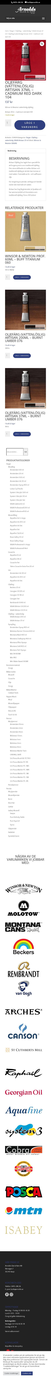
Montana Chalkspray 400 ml (20, 639)
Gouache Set (14, 563)
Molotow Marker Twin (18, 751)
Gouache (11, 552)
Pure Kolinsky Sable (17, 817)
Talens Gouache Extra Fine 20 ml (22, 566)
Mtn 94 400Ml (15, 654)
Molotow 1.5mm (16, 736)
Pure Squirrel (15, 821)
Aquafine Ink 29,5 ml (17, 522)
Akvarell (11, 675)
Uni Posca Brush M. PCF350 (20, 758)
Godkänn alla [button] (27, 1373)
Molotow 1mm (15, 740)
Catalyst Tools (13, 693)
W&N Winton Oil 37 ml (18, 610)
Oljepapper (12, 707)
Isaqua (12, 813)
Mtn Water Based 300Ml (19, 661)
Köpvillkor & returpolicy (14, 1346)
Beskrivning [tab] (12, 151)
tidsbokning (20, 1316)
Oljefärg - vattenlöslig (23, 31)
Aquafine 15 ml (15, 555)
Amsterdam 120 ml (17, 470)
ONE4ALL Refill (15, 755)
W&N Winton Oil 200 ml (19, 606)
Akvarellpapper (13, 703)
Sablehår (11, 832)
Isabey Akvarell (13, 811)
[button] (42, 44)
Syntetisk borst (13, 836)
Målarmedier (11, 672)
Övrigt (10, 668)
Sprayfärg (11, 624)
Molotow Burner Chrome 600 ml (22, 631)
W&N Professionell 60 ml (19, 511)
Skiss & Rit (12, 711)
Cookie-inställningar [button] (11, 1373)
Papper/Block (11, 697)
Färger (12, 31)
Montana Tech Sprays (18, 650)
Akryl (10, 700)
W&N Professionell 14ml (19, 548)
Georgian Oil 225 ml (17, 591)
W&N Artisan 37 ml (21, 140)
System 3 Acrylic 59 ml (18, 496)
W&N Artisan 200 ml (18, 617)
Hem (6, 31)
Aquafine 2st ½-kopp (18, 518)
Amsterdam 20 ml (16, 474)
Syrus (12, 825)
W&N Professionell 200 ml (20, 508)
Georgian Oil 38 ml (17, 595)
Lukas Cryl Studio (16, 489)
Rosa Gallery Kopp (16, 541)
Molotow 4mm (15, 747)
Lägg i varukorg (30, 125)
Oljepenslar (12, 829)
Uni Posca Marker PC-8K (19, 781)
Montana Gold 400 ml (18, 646)
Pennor (9, 719)
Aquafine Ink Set (16, 526)
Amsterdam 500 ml (17, 477)
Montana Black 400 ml (18, 635)
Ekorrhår (11, 803)
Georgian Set (14, 599)
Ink (9, 570)
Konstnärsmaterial (13, 665)
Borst (10, 799)
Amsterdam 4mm (16, 732)
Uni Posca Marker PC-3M (19, 774)
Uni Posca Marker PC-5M (19, 777)
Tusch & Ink (12, 715)
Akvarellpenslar (14, 795)
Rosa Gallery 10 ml (16, 537)
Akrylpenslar (12, 792)
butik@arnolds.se (17, 1289)
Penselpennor (13, 785)
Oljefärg (11, 585)
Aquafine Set (14, 529)
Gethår (10, 807)
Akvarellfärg (12, 515)
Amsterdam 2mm (16, 728)
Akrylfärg (11, 467)
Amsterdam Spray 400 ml (19, 485)
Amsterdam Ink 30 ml (18, 481)
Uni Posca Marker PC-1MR (19, 770)
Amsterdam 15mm (17, 724)
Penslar (9, 789)
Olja (9, 682)
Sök (25, 452)
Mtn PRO (13, 658)
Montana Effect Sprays (18, 642)
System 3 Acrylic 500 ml (19, 492)
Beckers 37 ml (15, 587)
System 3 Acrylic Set (17, 500)
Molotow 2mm (15, 743)
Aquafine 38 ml (15, 559)
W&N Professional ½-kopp (20, 545)
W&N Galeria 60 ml (17, 504)
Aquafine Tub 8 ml (16, 533)
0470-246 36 (16, 1286)
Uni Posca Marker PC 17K (19, 762)
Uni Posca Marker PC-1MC (19, 766)
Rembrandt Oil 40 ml (17, 603)
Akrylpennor (12, 721)
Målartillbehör (11, 690)
